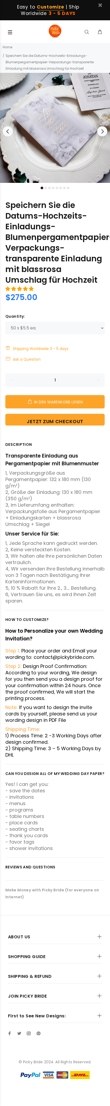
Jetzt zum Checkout (55, 421)
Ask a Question (27, 359)
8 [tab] (68, 188)
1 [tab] (42, 188)
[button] (20, 288)
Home (7, 47)
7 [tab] (64, 188)
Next (102, 131)
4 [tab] (53, 188)
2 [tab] (45, 188)
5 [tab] (57, 188)
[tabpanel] (55, 128)
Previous (8, 131)
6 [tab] (60, 188)
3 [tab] (49, 188)
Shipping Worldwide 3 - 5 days (40, 348)
